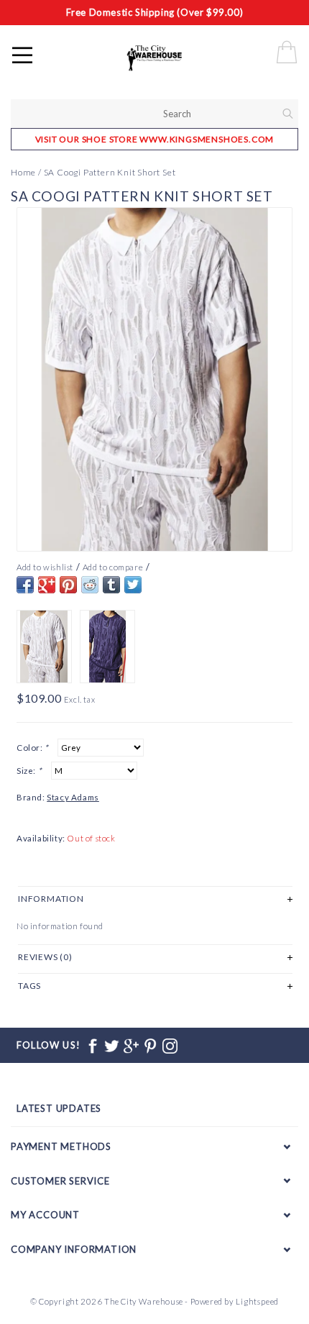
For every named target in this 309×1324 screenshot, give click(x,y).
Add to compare (113, 567)
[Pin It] (68, 584)
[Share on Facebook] (25, 584)
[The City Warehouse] (169, 58)
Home (23, 172)
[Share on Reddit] (89, 584)
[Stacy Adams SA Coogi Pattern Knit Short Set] (154, 380)
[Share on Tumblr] (111, 584)
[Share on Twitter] (133, 584)
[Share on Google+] (46, 584)
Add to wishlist (45, 567)
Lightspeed (257, 1301)
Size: (29, 770)
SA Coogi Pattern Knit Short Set (110, 172)
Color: (33, 747)
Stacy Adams (73, 797)
